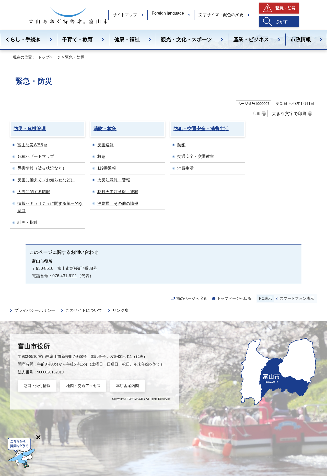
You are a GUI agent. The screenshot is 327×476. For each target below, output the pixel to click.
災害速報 (105, 145)
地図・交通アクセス (83, 385)
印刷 (256, 113)
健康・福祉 (127, 39)
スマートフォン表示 (297, 298)
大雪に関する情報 (33, 192)
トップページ (49, 57)
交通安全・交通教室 (195, 156)
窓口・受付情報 (37, 385)
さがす (281, 21)
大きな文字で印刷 (289, 113)
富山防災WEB (30, 145)
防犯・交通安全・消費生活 (201, 128)
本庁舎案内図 (127, 385)
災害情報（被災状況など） (41, 168)
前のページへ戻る (191, 298)
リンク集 (120, 310)
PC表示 (265, 298)
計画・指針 (27, 222)
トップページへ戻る (234, 298)
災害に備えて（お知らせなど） (46, 180)
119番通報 (106, 168)
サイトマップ (125, 15)
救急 (101, 156)
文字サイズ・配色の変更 (220, 15)
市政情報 (300, 39)
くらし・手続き (23, 39)
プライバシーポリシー (34, 310)
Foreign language (168, 13)
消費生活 (185, 168)
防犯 (181, 145)
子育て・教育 (77, 39)
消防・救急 (105, 128)
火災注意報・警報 (113, 180)
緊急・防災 (285, 8)
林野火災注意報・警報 (117, 192)
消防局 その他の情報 (117, 203)
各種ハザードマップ (35, 156)
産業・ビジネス (251, 39)
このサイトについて (83, 310)
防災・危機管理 (30, 128)
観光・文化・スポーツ (186, 39)
